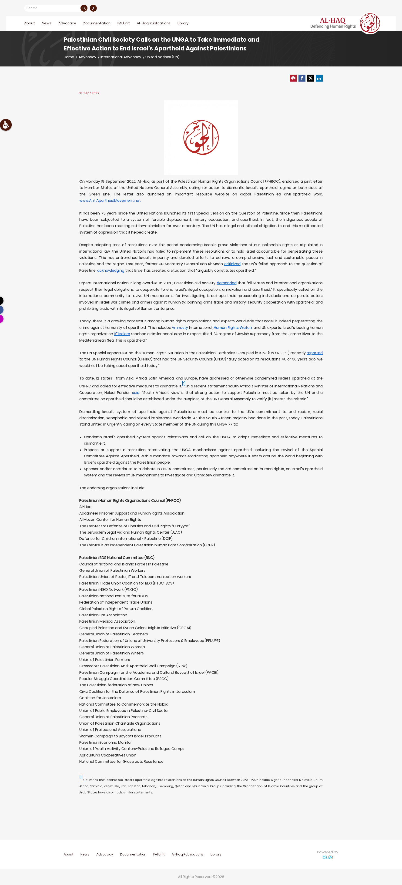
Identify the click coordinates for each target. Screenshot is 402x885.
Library (183, 23)
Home (69, 56)
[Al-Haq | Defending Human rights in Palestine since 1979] (346, 23)
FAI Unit (123, 23)
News (46, 23)
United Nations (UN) (162, 56)
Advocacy (87, 56)
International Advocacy (120, 56)
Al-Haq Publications (154, 23)
